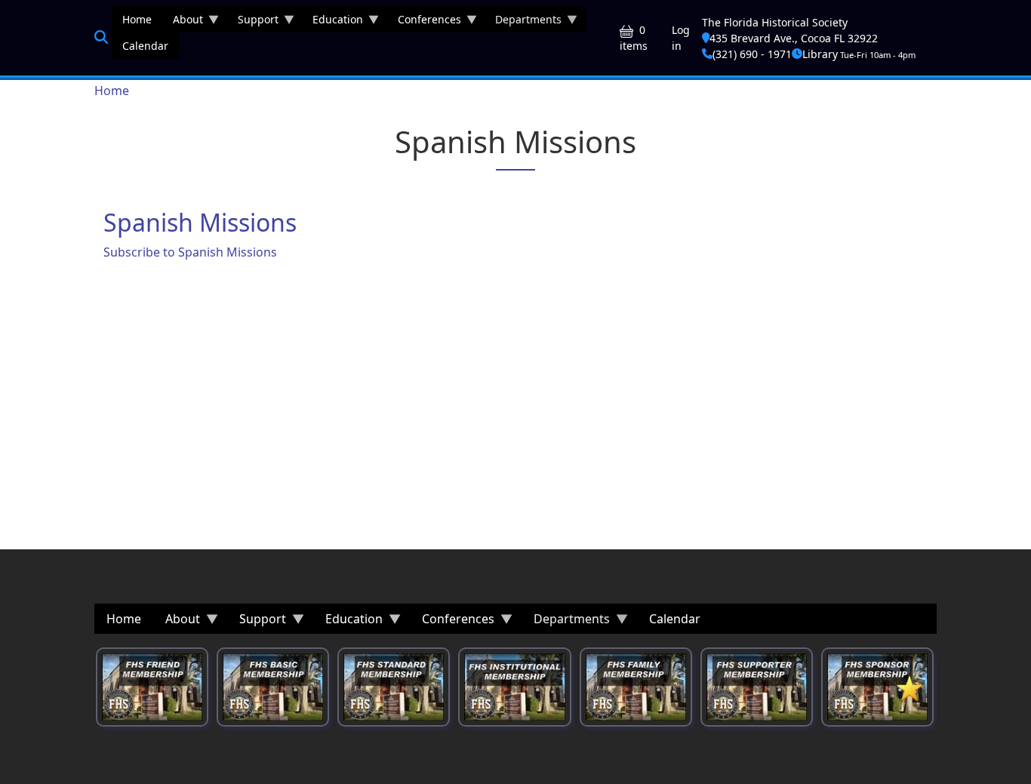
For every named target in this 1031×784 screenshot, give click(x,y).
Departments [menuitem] (523, 22)
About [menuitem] (182, 22)
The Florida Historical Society (775, 22)
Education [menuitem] (332, 22)
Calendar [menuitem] (145, 45)
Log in (681, 38)
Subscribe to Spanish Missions (190, 252)
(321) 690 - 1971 (752, 54)
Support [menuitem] (253, 22)
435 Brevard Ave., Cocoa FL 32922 (793, 38)
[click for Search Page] (101, 37)
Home (111, 90)
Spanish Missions (200, 222)
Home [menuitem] (137, 19)
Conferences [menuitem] (424, 22)
